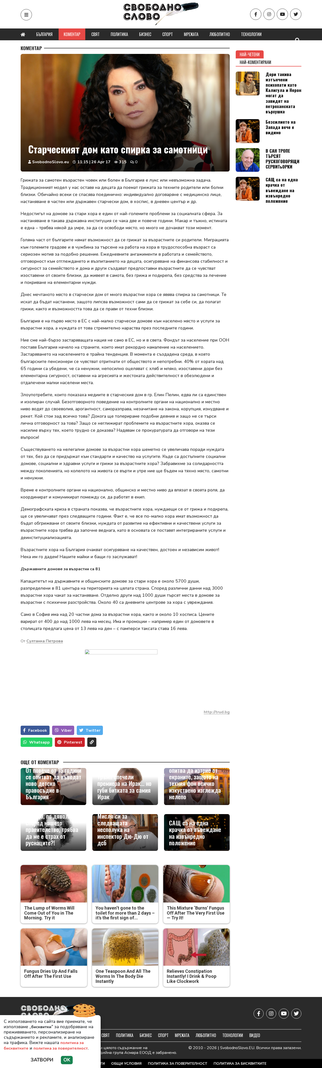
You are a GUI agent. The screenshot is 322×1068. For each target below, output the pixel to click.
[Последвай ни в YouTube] (282, 14)
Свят (95, 34)
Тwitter (93, 730)
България (44, 34)
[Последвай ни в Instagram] (269, 14)
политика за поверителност (60, 1048)
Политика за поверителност (177, 1063)
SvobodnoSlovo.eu (50, 162)
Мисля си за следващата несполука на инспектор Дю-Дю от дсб (122, 829)
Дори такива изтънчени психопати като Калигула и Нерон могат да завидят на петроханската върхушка (283, 93)
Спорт (167, 34)
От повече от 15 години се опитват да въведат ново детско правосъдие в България (53, 783)
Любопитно (220, 34)
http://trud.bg (217, 712)
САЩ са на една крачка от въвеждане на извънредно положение (195, 832)
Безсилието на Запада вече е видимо (281, 127)
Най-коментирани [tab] (255, 62)
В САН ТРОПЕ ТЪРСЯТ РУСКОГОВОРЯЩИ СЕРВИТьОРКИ (282, 158)
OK (66, 1060)
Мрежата (191, 34)
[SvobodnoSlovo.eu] (50, 1014)
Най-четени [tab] (250, 54)
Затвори (42, 1060)
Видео (254, 1035)
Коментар (72, 34)
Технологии (251, 34)
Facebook (37, 730)
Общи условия (126, 1063)
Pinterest (73, 742)
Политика (119, 34)
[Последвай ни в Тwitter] (295, 14)
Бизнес (145, 34)
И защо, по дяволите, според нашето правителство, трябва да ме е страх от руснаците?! (52, 829)
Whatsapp (39, 742)
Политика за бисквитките (240, 1063)
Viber (66, 730)
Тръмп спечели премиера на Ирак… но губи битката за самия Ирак (124, 786)
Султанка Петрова (44, 641)
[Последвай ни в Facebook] (255, 14)
